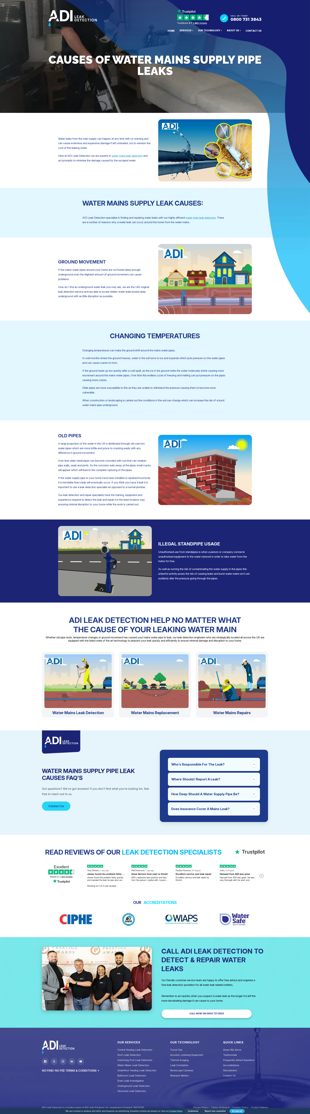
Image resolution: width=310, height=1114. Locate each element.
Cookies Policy (240, 1107)
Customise (193, 1111)
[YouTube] (81, 1061)
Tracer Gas (176, 1049)
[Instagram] (63, 1061)
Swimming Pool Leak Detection (134, 1060)
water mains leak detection (127, 155)
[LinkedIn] (72, 1061)
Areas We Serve (232, 1049)
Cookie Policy (175, 1111)
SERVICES (186, 30)
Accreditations (231, 1065)
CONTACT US (254, 30)
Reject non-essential (215, 1111)
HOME (171, 30)
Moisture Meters (179, 1075)
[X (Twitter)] (54, 1061)
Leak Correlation (179, 1065)
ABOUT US (234, 30)
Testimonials (230, 1054)
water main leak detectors (201, 217)
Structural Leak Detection (131, 1091)
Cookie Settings (259, 1107)
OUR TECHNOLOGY (210, 30)
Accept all (237, 1111)
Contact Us (56, 806)
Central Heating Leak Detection (134, 1049)
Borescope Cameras (181, 1070)
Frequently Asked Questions (238, 1060)
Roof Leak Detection (129, 1054)
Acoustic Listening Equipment (186, 1054)
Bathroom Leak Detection (131, 1075)
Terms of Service (220, 1107)
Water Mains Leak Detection (133, 1065)
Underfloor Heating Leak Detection (136, 1070)
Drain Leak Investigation (130, 1080)
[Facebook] (45, 1061)
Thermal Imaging (179, 1060)
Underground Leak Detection (133, 1085)
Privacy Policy (200, 1107)
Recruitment (230, 1070)
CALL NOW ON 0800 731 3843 (206, 1013)
